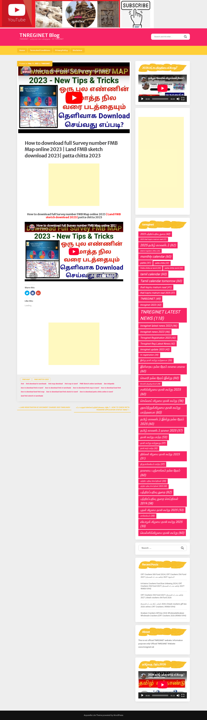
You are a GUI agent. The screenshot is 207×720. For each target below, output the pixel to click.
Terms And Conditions (40, 50)
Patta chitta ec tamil (150, 268)
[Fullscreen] (182, 98)
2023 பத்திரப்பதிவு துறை (155, 234)
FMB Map (26, 379)
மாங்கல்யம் (147, 516)
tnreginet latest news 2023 (158, 325)
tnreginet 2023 (150, 304)
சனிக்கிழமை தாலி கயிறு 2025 (160, 392)
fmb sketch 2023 (41, 379)
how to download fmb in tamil (32, 388)
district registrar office (150, 251)
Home (22, 50)
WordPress (118, 715)
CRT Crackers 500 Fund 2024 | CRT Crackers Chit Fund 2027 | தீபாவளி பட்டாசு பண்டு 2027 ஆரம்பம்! (163, 575)
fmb (22, 384)
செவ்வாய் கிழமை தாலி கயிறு (161, 401)
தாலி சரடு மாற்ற (148, 448)
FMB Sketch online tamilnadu (91, 384)
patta (145, 262)
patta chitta (162, 263)
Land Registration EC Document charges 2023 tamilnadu (45, 407)
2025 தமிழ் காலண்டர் (158, 245)
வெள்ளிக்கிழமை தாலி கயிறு (162, 533)
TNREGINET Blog (39, 35)
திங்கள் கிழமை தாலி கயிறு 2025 (160, 456)
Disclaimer (77, 50)
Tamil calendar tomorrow (161, 281)
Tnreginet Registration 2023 (158, 337)
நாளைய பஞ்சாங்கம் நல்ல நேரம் (160, 473)
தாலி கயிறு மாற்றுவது (152, 443)
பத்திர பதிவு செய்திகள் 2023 (153, 486)
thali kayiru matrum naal (156, 287)
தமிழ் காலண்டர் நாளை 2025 (161, 430)
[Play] (142, 98)
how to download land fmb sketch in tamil (62, 392)
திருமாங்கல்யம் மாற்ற (152, 464)
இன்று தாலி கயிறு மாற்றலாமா (156, 360)
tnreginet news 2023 (155, 331)
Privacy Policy (61, 50)
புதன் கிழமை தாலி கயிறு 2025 (162, 510)
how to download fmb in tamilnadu (58, 388)
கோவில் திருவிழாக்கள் (150, 384)
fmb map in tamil (71, 384)
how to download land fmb (111, 388)
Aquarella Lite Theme (93, 715)
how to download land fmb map (32, 392)
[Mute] (178, 98)
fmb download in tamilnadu (36, 384)
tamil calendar (153, 274)
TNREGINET (45, 64)
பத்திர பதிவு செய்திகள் (153, 481)
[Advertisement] (73, 184)
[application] (162, 88)
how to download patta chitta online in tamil (96, 392)
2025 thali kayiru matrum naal (153, 239)
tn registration (149, 355)
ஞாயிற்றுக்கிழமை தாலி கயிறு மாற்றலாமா (160, 410)
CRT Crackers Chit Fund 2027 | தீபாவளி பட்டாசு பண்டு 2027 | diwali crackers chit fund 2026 (162, 596)
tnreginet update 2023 (154, 349)
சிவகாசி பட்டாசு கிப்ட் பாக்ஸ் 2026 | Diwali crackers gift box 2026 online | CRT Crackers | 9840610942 (164, 605)
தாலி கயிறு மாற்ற (153, 437)
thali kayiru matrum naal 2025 (157, 292)
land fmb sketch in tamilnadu (32, 396)
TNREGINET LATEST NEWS (160, 315)
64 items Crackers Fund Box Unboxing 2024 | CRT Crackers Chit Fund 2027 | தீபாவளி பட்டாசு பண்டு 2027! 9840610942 (162, 586)
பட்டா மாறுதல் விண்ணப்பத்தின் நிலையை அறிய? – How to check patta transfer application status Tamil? (102, 408)
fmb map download (55, 384)
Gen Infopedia (109, 384)
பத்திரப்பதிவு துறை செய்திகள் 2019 (159, 501)
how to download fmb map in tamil (86, 388)
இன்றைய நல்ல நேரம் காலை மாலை (162, 369)
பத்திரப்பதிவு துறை (156, 492)
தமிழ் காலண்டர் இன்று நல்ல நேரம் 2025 (162, 421)
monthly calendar (155, 256)
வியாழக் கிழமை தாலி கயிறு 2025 (161, 524)
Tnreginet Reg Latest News (157, 343)
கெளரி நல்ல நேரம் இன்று (159, 378)
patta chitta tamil (174, 268)
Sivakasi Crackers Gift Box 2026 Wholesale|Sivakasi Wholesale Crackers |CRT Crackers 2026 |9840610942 (163, 614)
